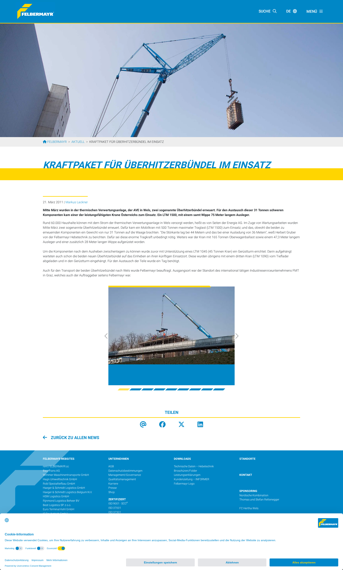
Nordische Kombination (253, 495)
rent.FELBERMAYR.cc (56, 466)
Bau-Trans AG (51, 470)
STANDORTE (247, 459)
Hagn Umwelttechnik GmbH (60, 479)
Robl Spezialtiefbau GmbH (59, 483)
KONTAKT (245, 475)
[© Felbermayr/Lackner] (171, 325)
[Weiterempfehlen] (143, 424)
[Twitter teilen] (181, 424)
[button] (110, 335)
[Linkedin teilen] (200, 424)
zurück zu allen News (74, 437)
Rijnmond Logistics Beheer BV (61, 500)
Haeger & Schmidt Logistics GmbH (64, 488)
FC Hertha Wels (248, 508)
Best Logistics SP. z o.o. (57, 505)
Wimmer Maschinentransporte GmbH (66, 475)
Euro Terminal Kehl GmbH (58, 509)
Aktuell (78, 142)
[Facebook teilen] (162, 424)
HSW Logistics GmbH (56, 496)
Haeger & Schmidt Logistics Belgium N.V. (67, 492)
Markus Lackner (77, 202)
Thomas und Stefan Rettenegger (259, 499)
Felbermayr (56, 142)
